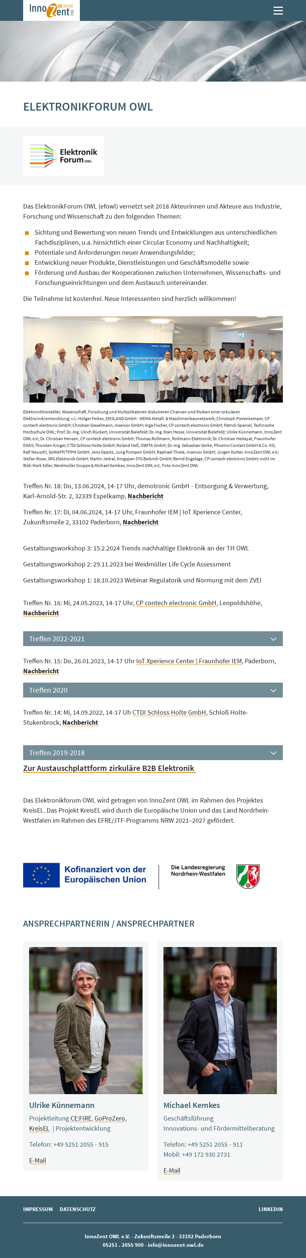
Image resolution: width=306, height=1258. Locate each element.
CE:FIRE (81, 1118)
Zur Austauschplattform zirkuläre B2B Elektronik (109, 768)
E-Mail (37, 1160)
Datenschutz (78, 1209)
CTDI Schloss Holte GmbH (169, 712)
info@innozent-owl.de (176, 1244)
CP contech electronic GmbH (176, 602)
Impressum (38, 1209)
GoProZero (109, 1118)
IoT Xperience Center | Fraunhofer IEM (189, 661)
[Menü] (276, 10)
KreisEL (39, 1128)
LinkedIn (271, 1209)
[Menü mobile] (278, 11)
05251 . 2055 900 (123, 1244)
